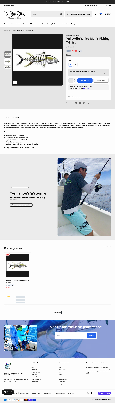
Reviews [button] (6, 305)
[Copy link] (88, 103)
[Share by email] (84, 103)
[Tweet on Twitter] (76, 103)
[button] (107, 14)
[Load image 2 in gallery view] (7, 61)
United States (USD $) (91, 5)
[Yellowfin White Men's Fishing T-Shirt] (17, 274)
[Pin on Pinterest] (80, 103)
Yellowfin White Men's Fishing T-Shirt (17, 281)
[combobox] (47, 14)
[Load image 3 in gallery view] (7, 67)
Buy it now (101, 80)
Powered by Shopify (106, 399)
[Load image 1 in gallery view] (7, 54)
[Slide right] (109, 248)
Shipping (68, 55)
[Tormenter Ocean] (7, 369)
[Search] (61, 14)
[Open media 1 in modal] (37, 60)
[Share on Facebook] (72, 103)
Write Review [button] (8, 302)
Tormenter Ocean (73, 35)
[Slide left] (104, 248)
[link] (9, 6)
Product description (12, 117)
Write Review (57, 312)
